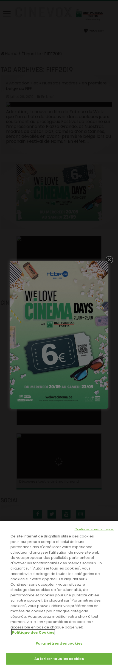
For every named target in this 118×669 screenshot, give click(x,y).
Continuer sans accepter (94, 529)
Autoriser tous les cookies (58, 658)
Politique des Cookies (33, 632)
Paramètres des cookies (59, 643)
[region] (59, 595)
